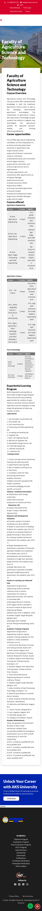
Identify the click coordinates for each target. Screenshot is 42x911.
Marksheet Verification (21, 863)
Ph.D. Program (21, 847)
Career (27, 11)
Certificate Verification (21, 861)
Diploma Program (21, 839)
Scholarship (21, 853)
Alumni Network (15, 8)
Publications (21, 858)
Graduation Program (21, 842)
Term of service (27, 896)
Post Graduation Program (21, 845)
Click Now (11, 798)
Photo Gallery (21, 866)
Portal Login (27, 8)
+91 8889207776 (12, 2)
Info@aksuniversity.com (30, 2)
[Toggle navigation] (2, 20)
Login (21, 5)
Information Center (16, 11)
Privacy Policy (14, 896)
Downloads (21, 855)
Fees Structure (21, 850)
